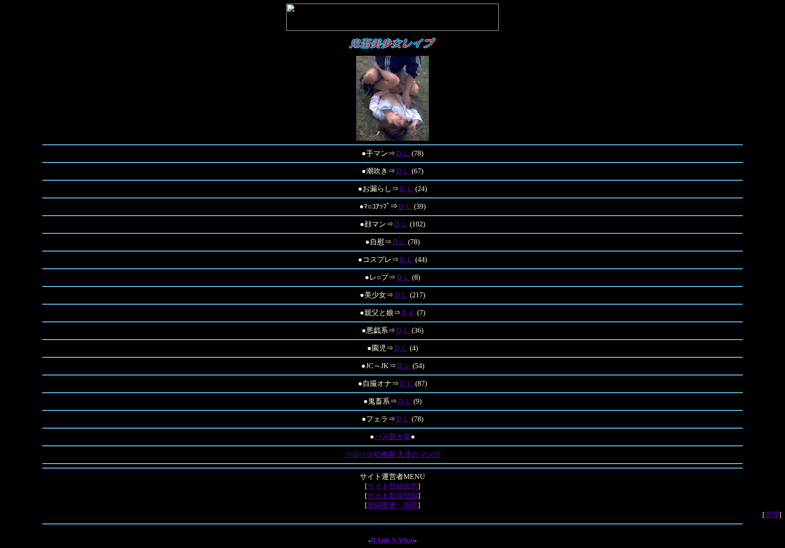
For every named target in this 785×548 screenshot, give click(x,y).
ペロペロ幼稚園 (369, 454)
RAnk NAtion (392, 540)
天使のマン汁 (419, 454)
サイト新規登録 (392, 495)
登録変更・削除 (392, 505)
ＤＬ (402, 153)
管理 (772, 514)
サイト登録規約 (392, 486)
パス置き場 (392, 436)
